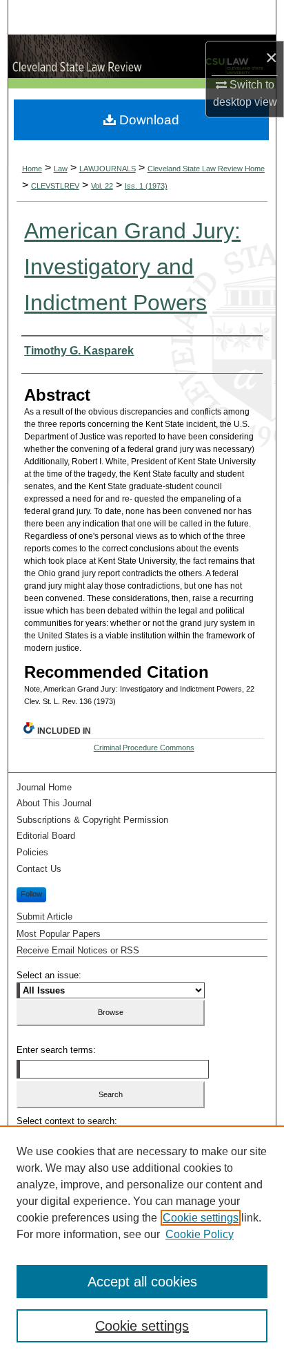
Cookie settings (201, 1218)
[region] (142, 1242)
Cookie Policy (199, 1234)
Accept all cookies (142, 1281)
